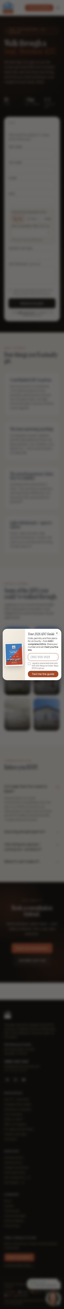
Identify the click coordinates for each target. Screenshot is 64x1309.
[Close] (56, 633)
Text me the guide (43, 674)
